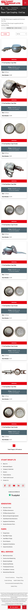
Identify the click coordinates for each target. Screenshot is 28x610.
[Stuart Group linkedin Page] (19, 486)
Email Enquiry (15, 607)
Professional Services (8, 566)
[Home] (1, 7)
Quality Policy (14, 586)
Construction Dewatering (9, 558)
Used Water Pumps (7, 538)
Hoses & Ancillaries (7, 546)
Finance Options (7, 474)
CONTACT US (10, 28)
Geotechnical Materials (8, 572)
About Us (5, 463)
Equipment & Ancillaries (9, 521)
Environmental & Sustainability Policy (14, 583)
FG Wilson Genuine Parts (9, 513)
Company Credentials (8, 469)
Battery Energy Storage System (10, 515)
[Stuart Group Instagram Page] (9, 486)
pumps (6, 7)
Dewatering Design (7, 561)
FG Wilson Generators (8, 510)
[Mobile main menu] (25, 3)
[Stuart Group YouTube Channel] (14, 486)
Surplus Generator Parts (9, 524)
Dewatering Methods (8, 564)
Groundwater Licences (8, 569)
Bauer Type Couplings (12, 9)
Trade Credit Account (8, 477)
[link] (24, 607)
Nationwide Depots (7, 466)
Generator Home (7, 507)
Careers (5, 472)
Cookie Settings (8, 580)
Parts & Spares (6, 541)
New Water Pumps (7, 535)
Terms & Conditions (10, 577)
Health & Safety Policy (19, 580)
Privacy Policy (19, 577)
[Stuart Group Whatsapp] (23, 486)
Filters (5, 33)
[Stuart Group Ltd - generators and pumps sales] (10, 2)
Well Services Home (8, 555)
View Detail (14, 59)
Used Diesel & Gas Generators (10, 518)
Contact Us (5, 480)
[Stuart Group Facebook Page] (5, 486)
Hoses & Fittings (14, 7)
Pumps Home (6, 533)
